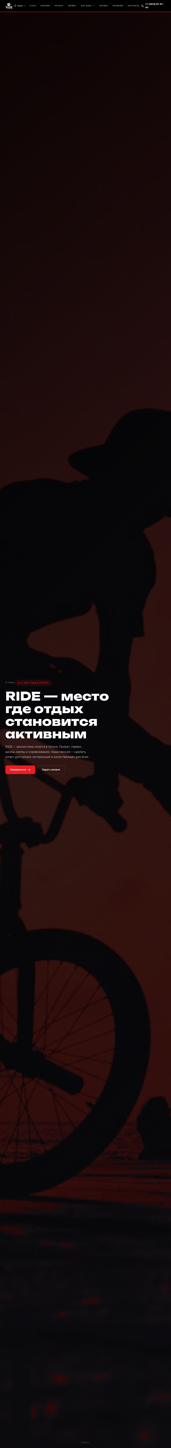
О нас (33, 6)
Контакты (133, 6)
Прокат (59, 6)
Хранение (118, 6)
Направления (18, 769)
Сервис (72, 6)
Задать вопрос (51, 769)
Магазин (45, 6)
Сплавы (103, 6)
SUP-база (86, 6)
